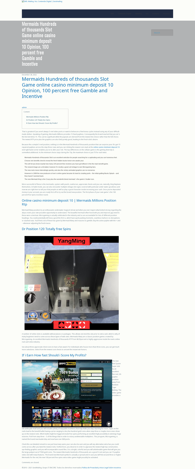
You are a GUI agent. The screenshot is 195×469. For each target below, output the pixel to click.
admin (24, 107)
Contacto (155, 13)
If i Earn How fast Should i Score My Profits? (42, 123)
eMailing (138, 13)
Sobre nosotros (115, 467)
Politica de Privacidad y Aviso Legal (95, 467)
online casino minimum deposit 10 (106, 147)
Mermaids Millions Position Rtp (37, 117)
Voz (147, 13)
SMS (112, 13)
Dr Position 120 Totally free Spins (38, 120)
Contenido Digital (124, 13)
